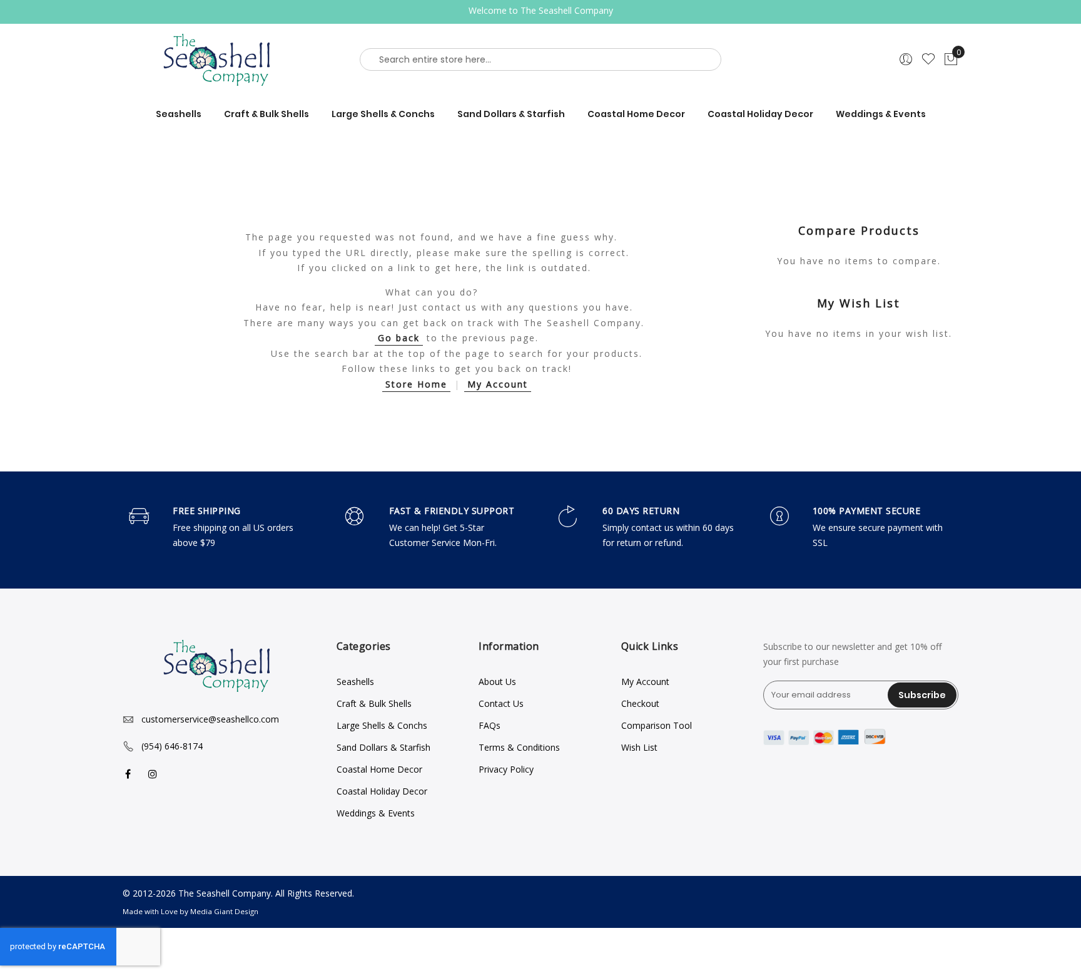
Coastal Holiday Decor (382, 791)
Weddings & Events (376, 813)
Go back (399, 338)
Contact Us (501, 703)
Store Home (416, 384)
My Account (497, 384)
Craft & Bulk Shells (374, 703)
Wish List (639, 747)
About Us (497, 681)
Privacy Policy (506, 769)
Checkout (640, 703)
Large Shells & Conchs (382, 725)
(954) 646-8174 (172, 746)
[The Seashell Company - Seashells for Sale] (220, 59)
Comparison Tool (656, 725)
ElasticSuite (94, 972)
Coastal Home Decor (379, 769)
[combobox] (540, 59)
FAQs (489, 725)
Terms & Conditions (519, 747)
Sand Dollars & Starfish (383, 747)
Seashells (355, 681)
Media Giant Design (224, 911)
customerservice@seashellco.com (210, 719)
